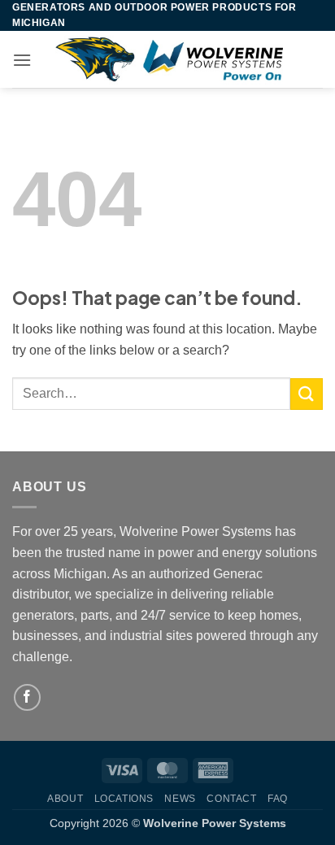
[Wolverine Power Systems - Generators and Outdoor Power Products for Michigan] (169, 59)
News (179, 798)
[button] (22, 60)
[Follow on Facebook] (27, 697)
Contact (231, 798)
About (65, 798)
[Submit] (306, 394)
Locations (124, 798)
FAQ (278, 798)
